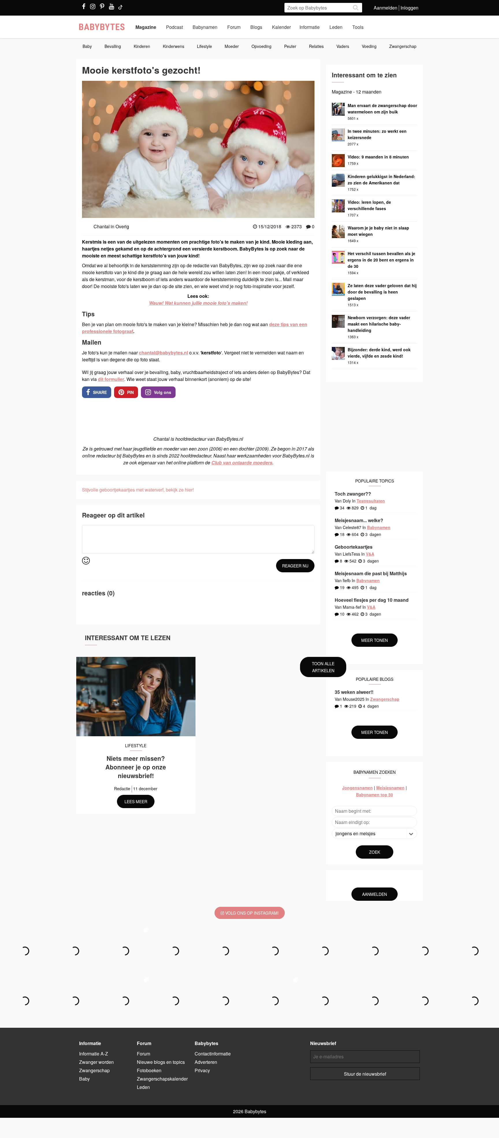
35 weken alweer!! (354, 692)
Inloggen (409, 7)
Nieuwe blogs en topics (161, 1062)
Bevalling (113, 46)
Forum (234, 27)
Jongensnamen (357, 788)
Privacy (202, 1070)
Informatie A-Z (93, 1053)
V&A (370, 554)
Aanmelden (385, 7)
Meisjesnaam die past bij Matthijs (371, 573)
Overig (122, 226)
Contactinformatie (213, 1053)
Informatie (309, 27)
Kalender (281, 27)
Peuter (290, 46)
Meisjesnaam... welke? (359, 520)
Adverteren (206, 1062)
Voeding (369, 46)
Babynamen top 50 (374, 794)
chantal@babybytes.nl (163, 352)
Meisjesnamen (390, 788)
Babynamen (205, 27)
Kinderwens (173, 46)
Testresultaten (371, 501)
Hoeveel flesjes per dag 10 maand (372, 600)
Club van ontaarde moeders (241, 462)
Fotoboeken (149, 1070)
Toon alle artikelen (323, 667)
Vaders (342, 46)
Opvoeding (261, 46)
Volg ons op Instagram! (251, 913)
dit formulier (111, 379)
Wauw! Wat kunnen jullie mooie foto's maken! (198, 303)
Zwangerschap (402, 46)
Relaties (316, 46)
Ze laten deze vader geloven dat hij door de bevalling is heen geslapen (382, 292)
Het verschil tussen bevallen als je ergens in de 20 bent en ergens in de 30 (381, 260)
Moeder (232, 46)
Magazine (145, 27)
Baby (87, 46)
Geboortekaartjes (354, 546)
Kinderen (142, 46)
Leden (335, 27)
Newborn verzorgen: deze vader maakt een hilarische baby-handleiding (379, 324)
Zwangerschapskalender (162, 1078)
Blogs (256, 27)
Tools (358, 27)
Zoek (374, 852)
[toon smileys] (86, 561)
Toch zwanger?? (353, 493)
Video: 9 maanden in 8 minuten (378, 157)
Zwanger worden (96, 1062)
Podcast (174, 27)
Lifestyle (204, 46)
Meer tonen (374, 640)
